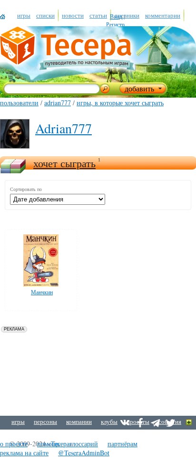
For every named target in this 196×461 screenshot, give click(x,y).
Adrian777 (57, 102)
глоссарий (83, 443)
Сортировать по (26, 189)
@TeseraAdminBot (83, 452)
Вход (116, 16)
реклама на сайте (24, 452)
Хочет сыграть (64, 163)
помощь (48, 443)
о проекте (14, 443)
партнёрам (122, 443)
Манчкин (42, 292)
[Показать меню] (189, 423)
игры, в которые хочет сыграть (120, 102)
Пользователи (19, 102)
